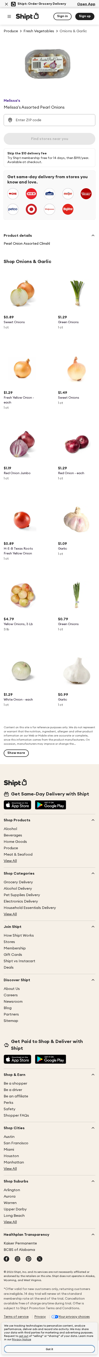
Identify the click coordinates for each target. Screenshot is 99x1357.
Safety (9, 1109)
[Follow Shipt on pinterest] (28, 1259)
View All (10, 861)
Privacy (40, 1316)
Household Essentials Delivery (30, 908)
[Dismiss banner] (6, 4)
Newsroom (13, 1001)
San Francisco (16, 1143)
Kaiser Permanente (20, 1243)
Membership (15, 948)
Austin (9, 1137)
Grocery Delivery (18, 882)
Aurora (9, 1196)
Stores (9, 942)
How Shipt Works (19, 935)
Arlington (12, 1190)
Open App (86, 4)
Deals (9, 967)
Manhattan (14, 1162)
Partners (11, 1014)
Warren (10, 1203)
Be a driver (13, 1090)
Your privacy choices (74, 1316)
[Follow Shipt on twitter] (39, 1259)
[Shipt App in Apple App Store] (17, 805)
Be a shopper (15, 1083)
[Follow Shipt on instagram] (17, 1259)
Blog (8, 1008)
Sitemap (11, 1021)
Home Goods (15, 842)
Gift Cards (13, 955)
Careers (11, 995)
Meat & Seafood (18, 854)
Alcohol (10, 829)
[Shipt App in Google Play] (50, 805)
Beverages (13, 835)
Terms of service (16, 1316)
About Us (12, 989)
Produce (11, 848)
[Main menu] (9, 16)
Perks (8, 1102)
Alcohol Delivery (18, 888)
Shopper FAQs (16, 1115)
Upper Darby (15, 1209)
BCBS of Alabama (19, 1250)
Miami (9, 1149)
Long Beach (14, 1215)
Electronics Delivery (21, 901)
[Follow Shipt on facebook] (6, 1259)
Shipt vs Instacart (19, 961)
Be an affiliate (16, 1096)
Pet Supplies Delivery (22, 895)
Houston (11, 1156)
